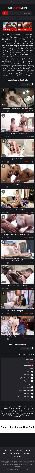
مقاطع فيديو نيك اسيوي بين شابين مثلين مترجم (19, 45)
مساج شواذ (21, 72)
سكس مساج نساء (8, 75)
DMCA (4, 453)
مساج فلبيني (31, 65)
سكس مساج (21, 47)
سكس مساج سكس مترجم (19, 65)
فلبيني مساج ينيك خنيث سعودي (13, 41)
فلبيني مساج (30, 72)
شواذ (31, 368)
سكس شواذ (27, 374)
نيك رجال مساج (18, 75)
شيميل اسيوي (13, 74)
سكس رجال (27, 371)
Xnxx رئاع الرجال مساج (27, 49)
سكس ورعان (27, 381)
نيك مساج (9, 68)
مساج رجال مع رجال (22, 54)
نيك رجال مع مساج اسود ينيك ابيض (17, 34)
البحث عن (30, 362)
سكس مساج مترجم (15, 36)
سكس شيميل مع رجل (24, 393)
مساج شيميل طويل (8, 43)
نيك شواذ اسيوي (21, 70)
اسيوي (4, 38)
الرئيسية (28, 450)
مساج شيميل (20, 43)
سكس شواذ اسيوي (8, 70)
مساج (31, 34)
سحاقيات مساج (25, 60)
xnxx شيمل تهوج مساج (25, 62)
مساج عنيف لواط (6, 62)
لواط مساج (13, 47)
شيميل (31, 384)
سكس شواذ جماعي (25, 378)
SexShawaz (15, 469)
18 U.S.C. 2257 (17, 456)
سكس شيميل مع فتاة (24, 396)
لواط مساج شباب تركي (25, 74)
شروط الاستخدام (14, 453)
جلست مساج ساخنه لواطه (10, 72)
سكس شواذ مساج (20, 40)
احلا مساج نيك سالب (9, 54)
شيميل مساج (6, 49)
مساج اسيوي (27, 365)
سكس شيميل (26, 387)
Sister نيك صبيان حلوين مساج (25, 63)
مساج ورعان (30, 43)
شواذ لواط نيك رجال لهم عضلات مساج (20, 51)
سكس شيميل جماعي (25, 390)
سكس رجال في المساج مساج (24, 56)
